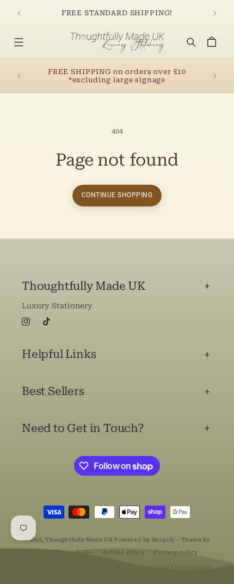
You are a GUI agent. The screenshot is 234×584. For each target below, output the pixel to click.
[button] (18, 42)
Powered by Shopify (144, 540)
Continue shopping (117, 195)
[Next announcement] (215, 13)
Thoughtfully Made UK (79, 540)
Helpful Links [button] (59, 354)
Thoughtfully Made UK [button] (83, 286)
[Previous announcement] (19, 13)
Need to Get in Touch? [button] (83, 428)
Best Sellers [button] (53, 391)
